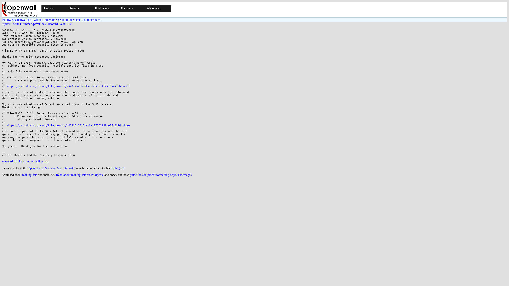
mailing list (117, 168)
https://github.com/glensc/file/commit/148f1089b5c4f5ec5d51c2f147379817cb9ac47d (68, 86)
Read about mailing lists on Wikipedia (80, 175)
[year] (62, 24)
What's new (153, 8)
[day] (44, 24)
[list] (69, 24)
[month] (53, 24)
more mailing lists (37, 161)
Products (49, 8)
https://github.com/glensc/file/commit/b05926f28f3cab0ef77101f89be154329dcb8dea (68, 125)
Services (74, 8)
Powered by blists (13, 161)
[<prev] (6, 24)
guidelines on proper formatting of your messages (161, 175)
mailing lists (29, 175)
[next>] (16, 24)
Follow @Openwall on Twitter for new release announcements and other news (51, 19)
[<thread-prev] (31, 24)
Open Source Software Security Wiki (51, 168)
